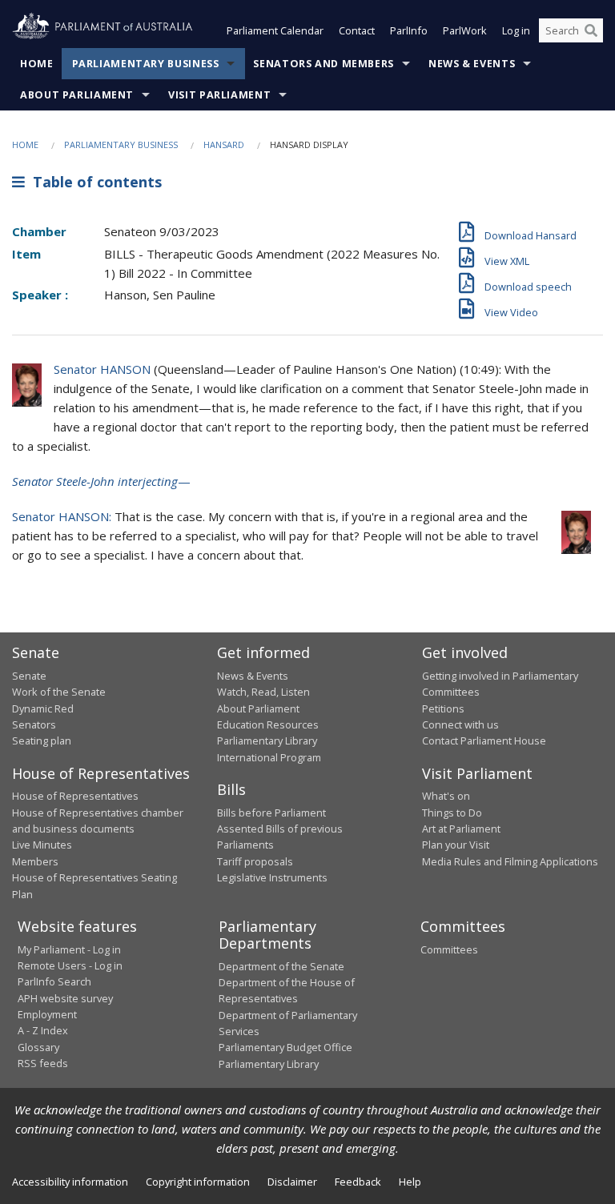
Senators (34, 724)
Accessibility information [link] (70, 1181)
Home (37, 63)
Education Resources (268, 724)
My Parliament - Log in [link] (69, 949)
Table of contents (93, 181)
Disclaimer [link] (292, 1181)
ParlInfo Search (54, 981)
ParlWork (465, 30)
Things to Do (452, 812)
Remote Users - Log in (70, 965)
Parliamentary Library (267, 740)
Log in (516, 30)
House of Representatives (75, 796)
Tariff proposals (255, 861)
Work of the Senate (59, 691)
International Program (269, 757)
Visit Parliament (219, 95)
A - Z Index (43, 1030)
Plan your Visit (455, 844)
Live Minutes (42, 844)
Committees (449, 949)
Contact (357, 30)
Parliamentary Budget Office (285, 1047)
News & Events (471, 63)
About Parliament (77, 95)
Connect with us (460, 724)
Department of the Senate (281, 966)
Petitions (443, 708)
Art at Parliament (461, 828)
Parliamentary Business (145, 63)
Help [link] (410, 1181)
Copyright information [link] (198, 1181)
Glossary (38, 1047)
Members (35, 861)
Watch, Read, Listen (263, 691)
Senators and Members (323, 63)
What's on (446, 796)
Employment (47, 1014)
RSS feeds (43, 1063)
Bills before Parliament (271, 812)
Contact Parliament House (484, 740)
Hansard (223, 144)
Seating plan (41, 740)
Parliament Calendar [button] (275, 30)
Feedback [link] (358, 1181)
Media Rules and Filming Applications (510, 861)
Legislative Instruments (272, 877)
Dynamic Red (43, 708)
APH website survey (65, 998)
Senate (29, 675)
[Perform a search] (591, 30)
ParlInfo (409, 30)
